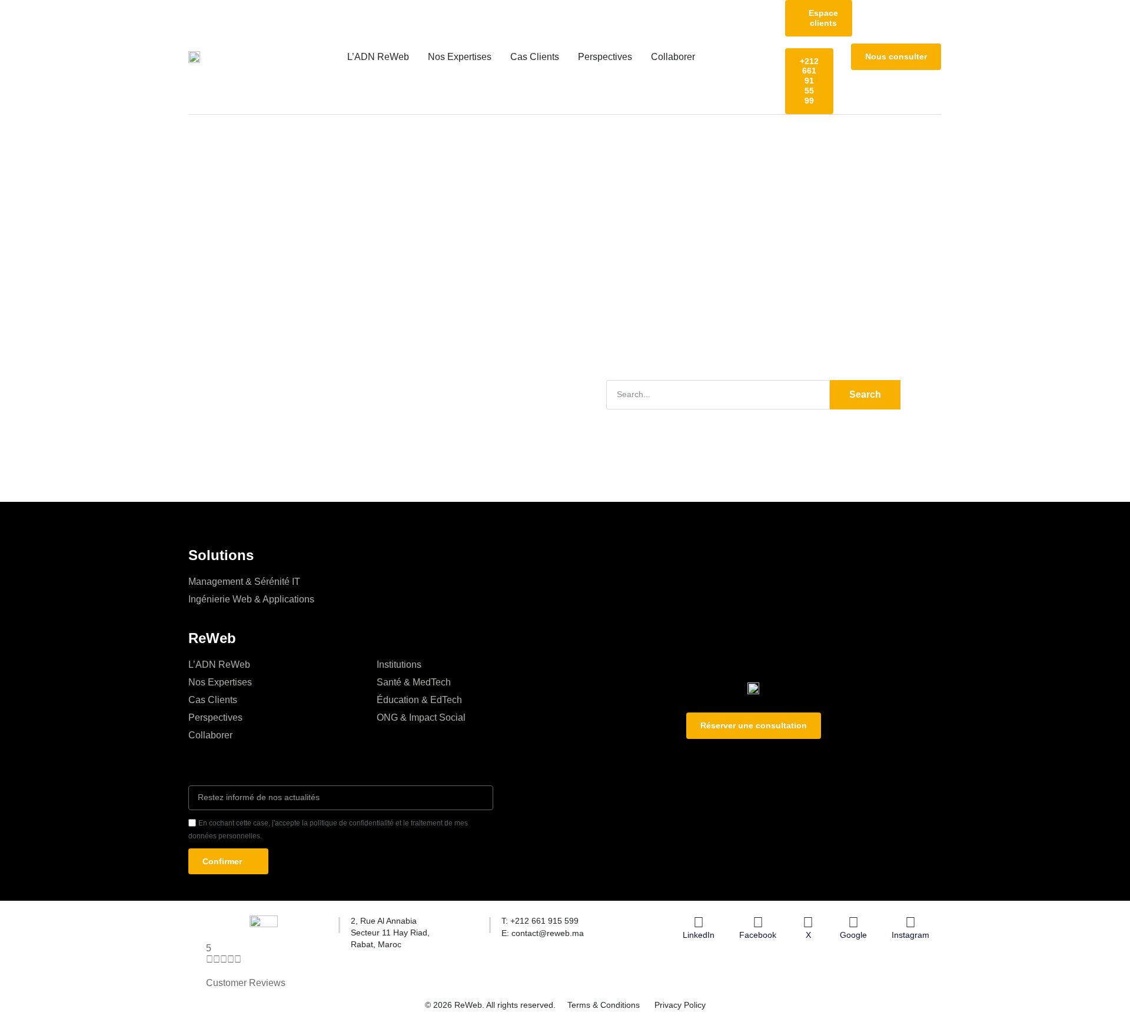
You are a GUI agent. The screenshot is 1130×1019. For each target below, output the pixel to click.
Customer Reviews (245, 983)
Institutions (399, 665)
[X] (808, 922)
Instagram (910, 935)
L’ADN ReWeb (378, 57)
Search (865, 394)
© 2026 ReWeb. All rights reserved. (490, 1005)
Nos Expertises (459, 57)
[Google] (853, 922)
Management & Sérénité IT (244, 582)
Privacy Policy (680, 1005)
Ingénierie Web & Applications (251, 599)
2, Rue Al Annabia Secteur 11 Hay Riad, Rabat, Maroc (390, 932)
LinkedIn (698, 935)
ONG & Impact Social (421, 717)
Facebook (757, 935)
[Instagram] (910, 922)
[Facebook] (758, 922)
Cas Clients (534, 57)
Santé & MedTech (414, 682)
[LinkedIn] (699, 922)
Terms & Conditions (603, 1005)
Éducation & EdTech (419, 700)
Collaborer (673, 57)
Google (853, 935)
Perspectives (605, 57)
